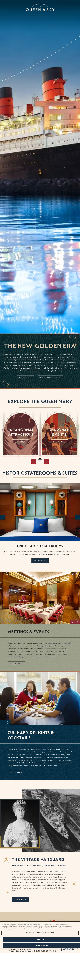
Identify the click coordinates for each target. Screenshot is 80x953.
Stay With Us (25, 378)
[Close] (76, 925)
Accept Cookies (41, 945)
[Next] (77, 517)
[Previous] (2, 517)
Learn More (21, 442)
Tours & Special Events (50, 378)
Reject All (41, 940)
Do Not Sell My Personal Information (40, 933)
